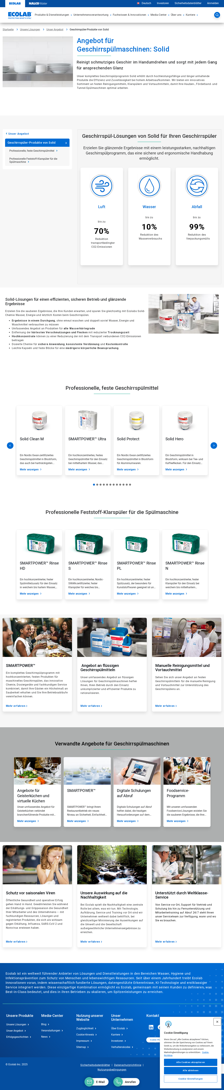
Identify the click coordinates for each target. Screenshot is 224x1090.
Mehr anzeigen (29, 469)
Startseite (8, 29)
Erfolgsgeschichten (17, 1036)
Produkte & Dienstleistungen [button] (52, 14)
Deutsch (146, 3)
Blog (43, 1024)
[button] (71, 14)
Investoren (163, 3)
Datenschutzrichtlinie (127, 1065)
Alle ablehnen (191, 1070)
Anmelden (213, 3)
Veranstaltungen (50, 1030)
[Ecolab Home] (19, 15)
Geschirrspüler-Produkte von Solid (31, 142)
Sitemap (81, 1047)
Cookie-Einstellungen (190, 1079)
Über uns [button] (176, 14)
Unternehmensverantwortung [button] (91, 14)
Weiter (214, 445)
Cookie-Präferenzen (159, 1040)
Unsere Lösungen (30, 29)
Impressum (82, 1040)
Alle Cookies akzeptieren (190, 1062)
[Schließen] (217, 1021)
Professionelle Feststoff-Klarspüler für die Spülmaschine (33, 160)
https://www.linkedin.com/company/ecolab (151, 1027)
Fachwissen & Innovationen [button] (129, 14)
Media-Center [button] (159, 14)
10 (123, 485)
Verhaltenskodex (120, 1047)
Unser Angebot (54, 29)
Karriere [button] (190, 14)
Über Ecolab (118, 1028)
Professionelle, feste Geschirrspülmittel (31, 150)
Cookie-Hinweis (85, 1034)
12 (130, 485)
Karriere (115, 1034)
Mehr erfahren (15, 705)
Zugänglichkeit (84, 1028)
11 (127, 485)
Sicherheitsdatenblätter (188, 3)
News (44, 1036)
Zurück (10, 445)
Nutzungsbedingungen (112, 1069)
